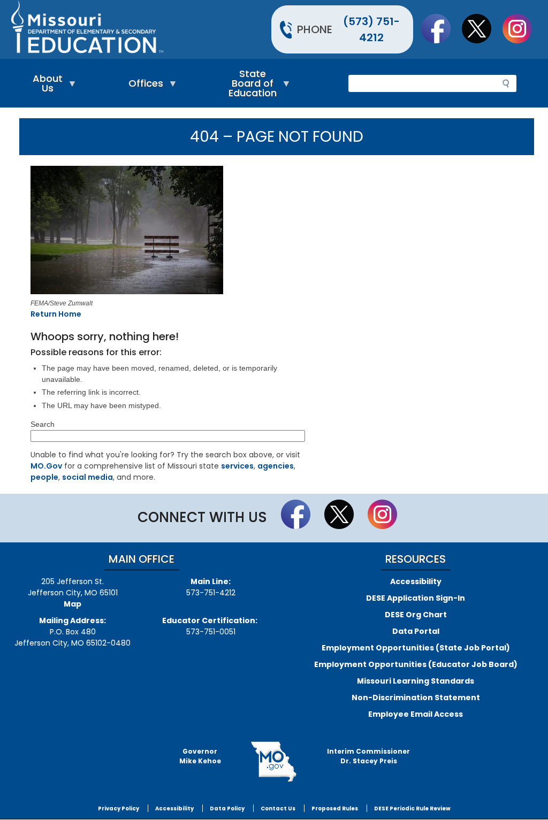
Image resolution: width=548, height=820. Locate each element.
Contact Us (278, 808)
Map (72, 604)
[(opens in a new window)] (130, 231)
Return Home (56, 314)
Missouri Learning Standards (415, 681)
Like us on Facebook (441, 28)
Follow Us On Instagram (522, 28)
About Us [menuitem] (45, 86)
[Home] (141, 29)
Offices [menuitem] (143, 85)
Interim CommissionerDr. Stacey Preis (368, 756)
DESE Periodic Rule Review (412, 808)
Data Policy (227, 808)
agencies (275, 466)
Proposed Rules (334, 808)
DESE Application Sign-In (415, 598)
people (44, 477)
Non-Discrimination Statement (416, 697)
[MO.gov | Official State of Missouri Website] (274, 761)
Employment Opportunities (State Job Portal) (416, 647)
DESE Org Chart (416, 614)
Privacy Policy (118, 808)
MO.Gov (46, 466)
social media (87, 477)
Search (43, 424)
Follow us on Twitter (481, 28)
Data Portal (415, 631)
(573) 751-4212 (371, 29)
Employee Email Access (415, 714)
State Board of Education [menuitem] (250, 86)
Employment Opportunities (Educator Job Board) (415, 664)
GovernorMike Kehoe (200, 756)
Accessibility (416, 581)
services (237, 466)
